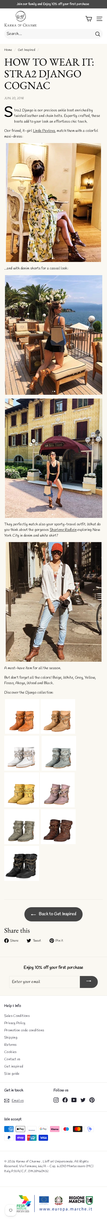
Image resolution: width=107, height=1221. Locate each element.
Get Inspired (26, 50)
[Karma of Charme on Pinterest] (92, 1100)
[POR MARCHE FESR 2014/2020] (53, 1204)
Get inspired (13, 1066)
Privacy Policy (14, 1023)
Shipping (10, 1037)
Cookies (10, 1052)
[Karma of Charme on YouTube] (74, 1100)
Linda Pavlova (44, 130)
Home (8, 50)
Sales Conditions (17, 1016)
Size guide (12, 1073)
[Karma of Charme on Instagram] (56, 1100)
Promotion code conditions (24, 1030)
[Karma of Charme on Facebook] (65, 1100)
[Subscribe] (89, 982)
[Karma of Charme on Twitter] (83, 1100)
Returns (10, 1045)
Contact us (12, 1059)
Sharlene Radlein (63, 529)
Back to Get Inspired (57, 914)
